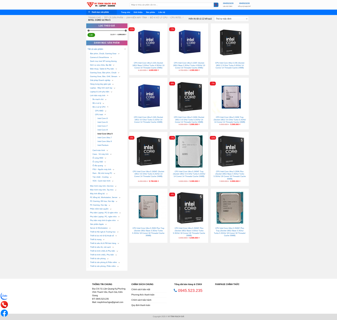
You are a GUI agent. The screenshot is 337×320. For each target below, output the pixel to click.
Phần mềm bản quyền (99, 209)
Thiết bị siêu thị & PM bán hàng (103, 243)
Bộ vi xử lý (97, 103)
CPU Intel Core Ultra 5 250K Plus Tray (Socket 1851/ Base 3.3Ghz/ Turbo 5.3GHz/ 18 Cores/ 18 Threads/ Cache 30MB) (148, 232)
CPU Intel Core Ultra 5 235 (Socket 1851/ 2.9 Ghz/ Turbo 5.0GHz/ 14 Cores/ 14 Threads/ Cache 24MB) (229, 65)
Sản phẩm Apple (97, 224)
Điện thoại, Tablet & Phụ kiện (102, 69)
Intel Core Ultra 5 (105, 134)
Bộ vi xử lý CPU (159, 17)
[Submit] (216, 5)
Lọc (91, 35)
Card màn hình (99, 150)
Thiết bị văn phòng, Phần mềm (103, 266)
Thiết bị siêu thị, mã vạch (100, 247)
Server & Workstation (99, 228)
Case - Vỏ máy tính (101, 154)
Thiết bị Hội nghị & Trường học (103, 232)
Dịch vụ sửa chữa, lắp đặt (100, 65)
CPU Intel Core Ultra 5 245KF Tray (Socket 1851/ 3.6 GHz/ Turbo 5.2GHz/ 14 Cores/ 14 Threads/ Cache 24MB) (189, 173)
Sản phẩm (150, 12)
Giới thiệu (138, 12)
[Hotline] (4, 304)
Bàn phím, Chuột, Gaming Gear (103, 53)
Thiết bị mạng (95, 239)
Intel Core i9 (103, 130)
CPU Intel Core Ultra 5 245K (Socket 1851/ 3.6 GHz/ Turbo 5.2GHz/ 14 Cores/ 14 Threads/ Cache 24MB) (189, 119)
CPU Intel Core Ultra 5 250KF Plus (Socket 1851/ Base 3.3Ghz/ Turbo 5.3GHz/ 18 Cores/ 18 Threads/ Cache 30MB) (189, 232)
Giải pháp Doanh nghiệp (100, 80)
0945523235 (228, 3)
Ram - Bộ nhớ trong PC (102, 173)
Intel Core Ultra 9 (105, 141)
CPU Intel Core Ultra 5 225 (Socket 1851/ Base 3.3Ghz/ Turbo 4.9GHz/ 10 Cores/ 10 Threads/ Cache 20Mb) (148, 65)
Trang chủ (125, 12)
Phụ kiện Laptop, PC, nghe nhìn (103, 216)
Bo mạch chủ (98, 99)
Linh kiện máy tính (136, 17)
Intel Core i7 (103, 126)
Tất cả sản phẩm (113, 17)
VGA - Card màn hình (101, 181)
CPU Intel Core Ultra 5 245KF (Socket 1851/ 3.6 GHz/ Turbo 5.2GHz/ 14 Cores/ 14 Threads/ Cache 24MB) (148, 173)
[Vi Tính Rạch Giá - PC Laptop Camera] (106, 5)
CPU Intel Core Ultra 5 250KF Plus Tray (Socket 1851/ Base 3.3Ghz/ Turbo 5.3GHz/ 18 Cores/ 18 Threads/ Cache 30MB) (230, 232)
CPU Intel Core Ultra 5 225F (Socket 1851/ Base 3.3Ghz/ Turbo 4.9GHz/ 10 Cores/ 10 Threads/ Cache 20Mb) (189, 65)
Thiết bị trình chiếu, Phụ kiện (102, 255)
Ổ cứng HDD (98, 158)
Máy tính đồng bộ (97, 193)
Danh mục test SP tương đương (103, 61)
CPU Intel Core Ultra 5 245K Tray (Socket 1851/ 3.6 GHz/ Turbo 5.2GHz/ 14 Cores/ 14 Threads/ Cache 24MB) (230, 119)
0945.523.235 (190, 290)
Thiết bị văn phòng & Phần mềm (103, 262)
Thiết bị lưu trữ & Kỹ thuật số (102, 236)
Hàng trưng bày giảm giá (100, 84)
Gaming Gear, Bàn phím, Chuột (103, 73)
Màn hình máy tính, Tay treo (101, 190)
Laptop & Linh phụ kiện (99, 92)
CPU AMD (99, 111)
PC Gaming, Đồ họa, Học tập (102, 201)
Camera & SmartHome (99, 57)
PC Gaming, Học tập (98, 205)
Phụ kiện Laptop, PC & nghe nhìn (104, 213)
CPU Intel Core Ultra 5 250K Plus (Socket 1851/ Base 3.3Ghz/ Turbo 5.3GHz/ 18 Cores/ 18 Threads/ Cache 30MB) (230, 175)
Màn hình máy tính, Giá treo (101, 186)
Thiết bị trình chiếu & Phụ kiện (102, 251)
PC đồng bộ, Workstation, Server (103, 197)
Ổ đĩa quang (98, 165)
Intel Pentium (103, 145)
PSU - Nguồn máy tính (102, 169)
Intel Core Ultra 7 (105, 137)
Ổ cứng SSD (98, 162)
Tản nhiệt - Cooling (100, 177)
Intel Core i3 (103, 118)
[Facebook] (4, 313)
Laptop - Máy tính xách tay (101, 88)
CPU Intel (176, 17)
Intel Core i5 (103, 122)
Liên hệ (161, 12)
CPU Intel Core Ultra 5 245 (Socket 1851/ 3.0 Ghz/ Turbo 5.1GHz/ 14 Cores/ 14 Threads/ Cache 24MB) (148, 119)
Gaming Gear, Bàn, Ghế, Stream (103, 76)
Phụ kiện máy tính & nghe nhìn (103, 220)
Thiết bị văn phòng (98, 258)
